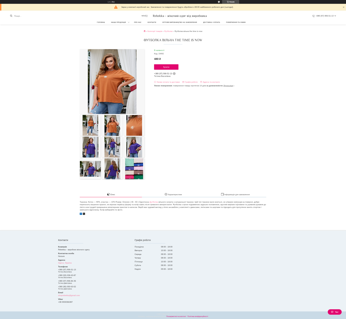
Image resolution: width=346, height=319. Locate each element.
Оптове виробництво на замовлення (179, 22)
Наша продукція (118, 22)
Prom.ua (186, 314)
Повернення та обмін (236, 22)
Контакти (152, 22)
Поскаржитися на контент (176, 316)
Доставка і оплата (211, 22)
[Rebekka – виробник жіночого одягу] (144, 16)
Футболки (168, 31)
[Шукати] (11, 16)
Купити (166, 67)
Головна (101, 22)
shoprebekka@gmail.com (69, 295)
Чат (336, 312)
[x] (84, 214)
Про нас (138, 22)
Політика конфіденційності (197, 316)
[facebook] (81, 214)
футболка (153, 202)
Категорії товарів (154, 31)
